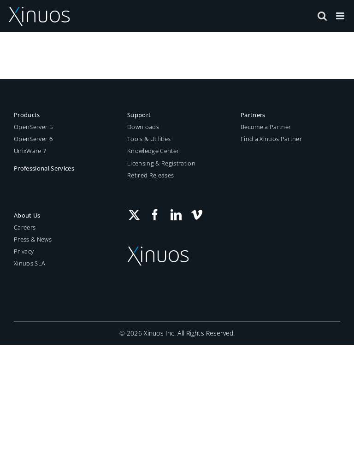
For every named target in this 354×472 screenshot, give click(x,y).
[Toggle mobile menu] (341, 16)
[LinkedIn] (176, 214)
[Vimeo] (196, 214)
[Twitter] (134, 214)
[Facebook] (154, 214)
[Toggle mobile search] (322, 16)
